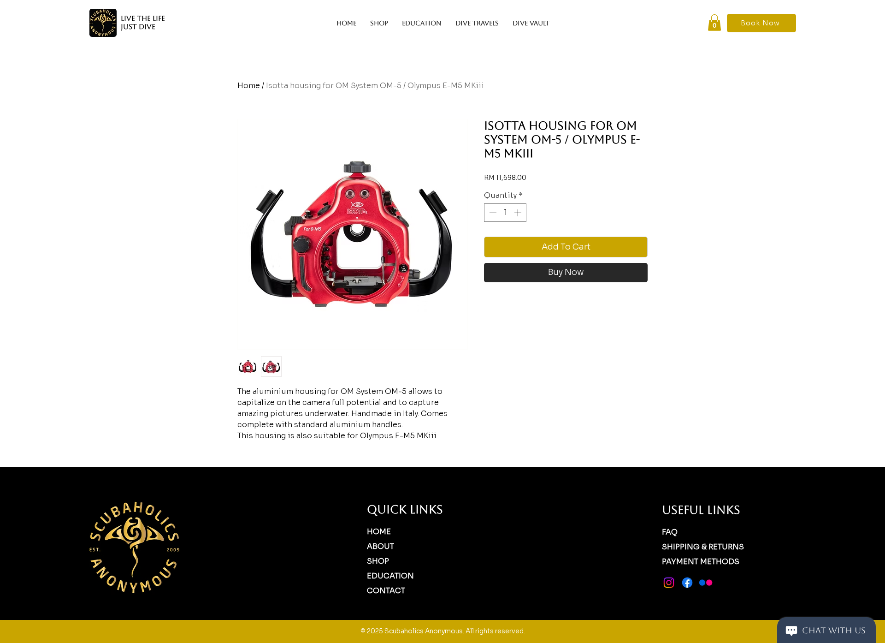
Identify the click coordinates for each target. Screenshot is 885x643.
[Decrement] (491, 212)
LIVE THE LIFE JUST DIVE (143, 22)
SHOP (378, 561)
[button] (714, 22)
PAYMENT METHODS (700, 561)
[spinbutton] (505, 212)
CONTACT (386, 590)
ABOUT (380, 546)
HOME (379, 531)
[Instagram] (669, 582)
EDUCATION (390, 576)
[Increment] (518, 212)
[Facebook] (687, 582)
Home (248, 85)
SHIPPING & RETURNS (703, 547)
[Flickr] (706, 582)
